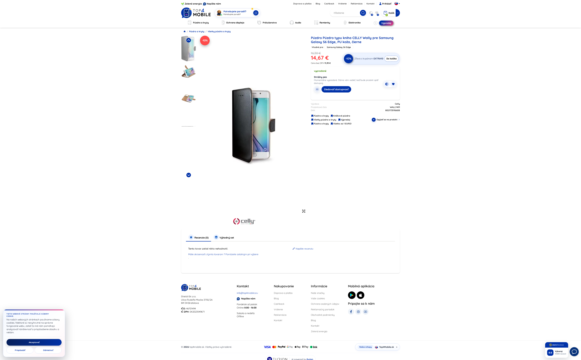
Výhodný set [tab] (226, 237)
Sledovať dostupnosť (336, 89)
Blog (318, 3)
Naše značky (318, 293)
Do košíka (391, 58)
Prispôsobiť (20, 350)
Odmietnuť (48, 350)
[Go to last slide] (188, 40)
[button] (188, 49)
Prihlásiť (386, 3)
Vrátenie (342, 3)
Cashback (329, 3)
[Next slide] (188, 175)
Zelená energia (193, 3)
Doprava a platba (302, 3)
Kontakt (370, 3)
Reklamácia (357, 3)
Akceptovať (34, 342)
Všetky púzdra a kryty (219, 31)
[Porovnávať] (387, 84)
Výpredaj (345, 119)
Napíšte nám (214, 3)
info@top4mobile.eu (247, 293)
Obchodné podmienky (323, 314)
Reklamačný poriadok (322, 309)
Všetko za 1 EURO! (342, 123)
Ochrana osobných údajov (325, 303)
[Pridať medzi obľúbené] (393, 84)
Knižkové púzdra (341, 115)
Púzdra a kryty (196, 31)
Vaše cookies (318, 298)
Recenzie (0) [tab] (201, 237)
